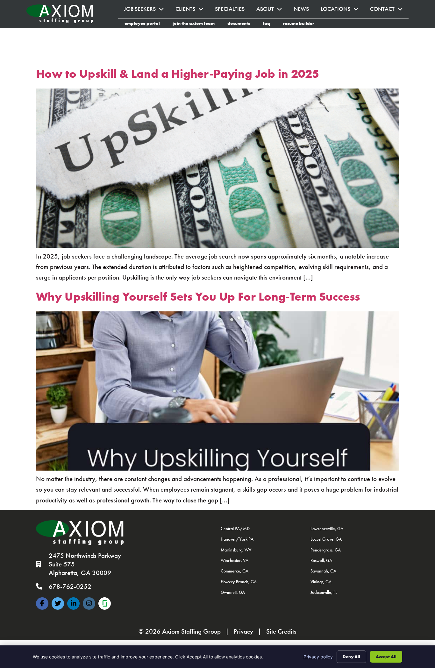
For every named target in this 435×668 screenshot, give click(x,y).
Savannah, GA (323, 571)
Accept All (386, 656)
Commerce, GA (234, 571)
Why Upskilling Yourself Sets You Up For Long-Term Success (198, 296)
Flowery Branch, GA (239, 582)
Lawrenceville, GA (326, 528)
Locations (342, 10)
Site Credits (281, 631)
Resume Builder (302, 24)
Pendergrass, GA (325, 550)
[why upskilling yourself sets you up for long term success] (217, 468)
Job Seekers (147, 10)
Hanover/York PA (237, 539)
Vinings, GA (321, 582)
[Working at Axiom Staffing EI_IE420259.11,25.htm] (104, 603)
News (304, 10)
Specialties (233, 10)
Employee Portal (145, 24)
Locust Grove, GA (326, 539)
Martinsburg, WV (236, 550)
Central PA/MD (235, 528)
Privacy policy (318, 656)
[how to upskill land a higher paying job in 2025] (217, 245)
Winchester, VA (234, 560)
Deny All (351, 656)
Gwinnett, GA (233, 592)
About (272, 10)
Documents (241, 24)
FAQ (269, 24)
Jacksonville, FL (323, 592)
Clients (192, 10)
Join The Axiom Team (197, 24)
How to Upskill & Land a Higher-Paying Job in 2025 (177, 73)
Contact (389, 10)
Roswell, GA (321, 560)
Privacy (243, 631)
